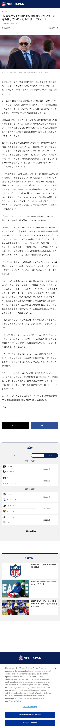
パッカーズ (10, 517)
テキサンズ (10, 472)
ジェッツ (9, 494)
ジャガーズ (10, 511)
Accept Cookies (30, 723)
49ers (8, 478)
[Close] (55, 668)
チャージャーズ (12, 483)
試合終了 (47, 469)
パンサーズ (10, 506)
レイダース (10, 466)
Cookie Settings (30, 707)
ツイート (16, 425)
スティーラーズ (12, 500)
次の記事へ (53, 28)
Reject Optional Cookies (30, 715)
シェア (45, 425)
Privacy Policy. (15, 701)
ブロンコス (10, 522)
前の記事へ (7, 28)
